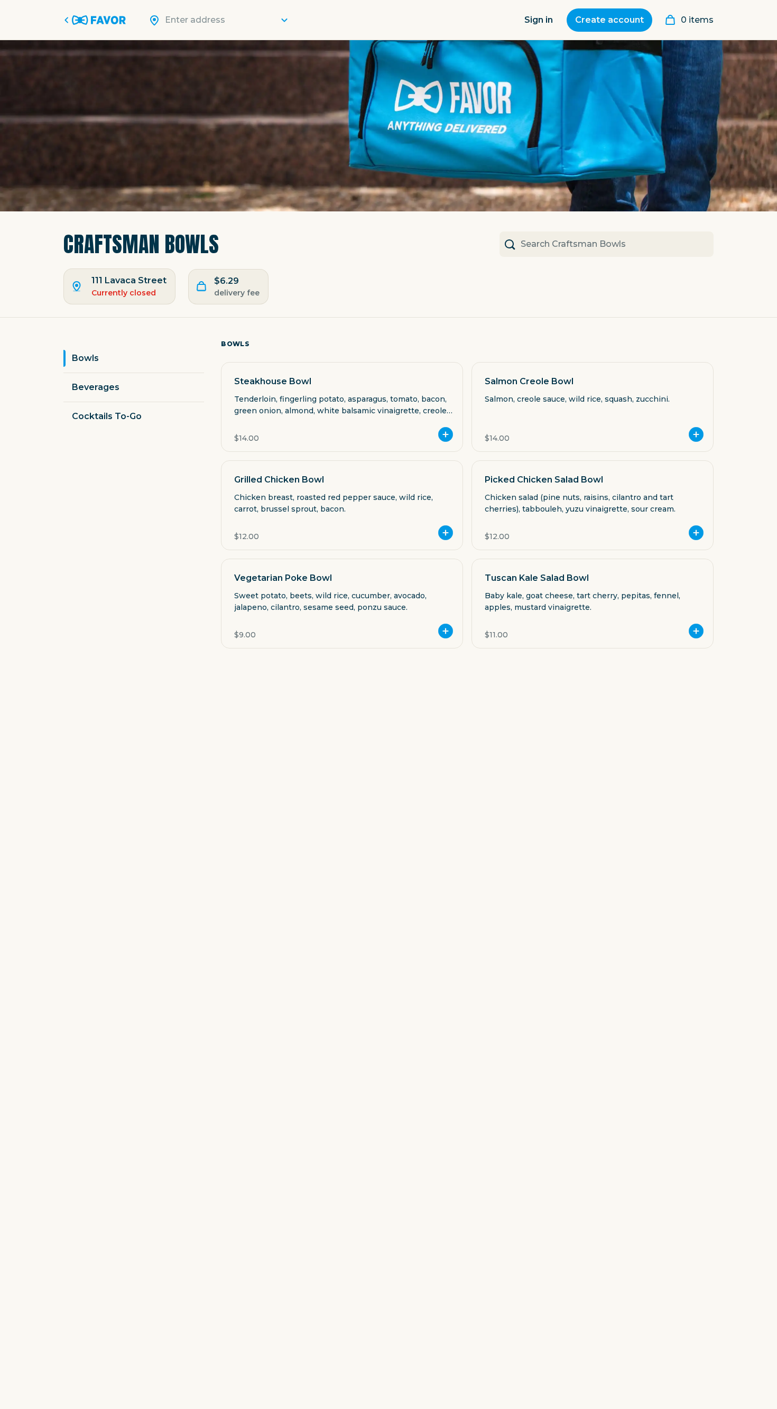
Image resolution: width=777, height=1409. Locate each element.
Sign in (538, 20)
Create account (609, 20)
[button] (342, 407)
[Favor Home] (96, 20)
